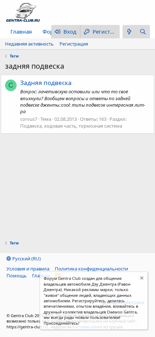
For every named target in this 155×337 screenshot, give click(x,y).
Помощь (16, 275)
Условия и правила (27, 268)
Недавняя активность (29, 43)
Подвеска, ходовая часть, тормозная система (71, 126)
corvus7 (28, 119)
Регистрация (73, 43)
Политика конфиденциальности (91, 268)
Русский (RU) (26, 258)
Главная (21, 31)
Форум (51, 31)
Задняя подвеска (46, 82)
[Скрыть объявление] (141, 279)
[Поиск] (143, 31)
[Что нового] (129, 31)
